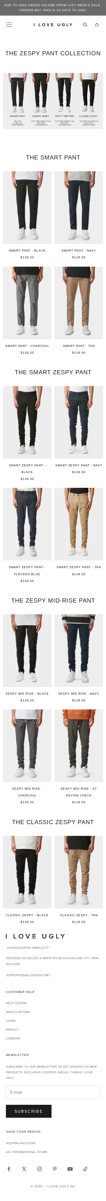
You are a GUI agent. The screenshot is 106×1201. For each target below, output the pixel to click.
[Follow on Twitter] (24, 1169)
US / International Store (26, 1152)
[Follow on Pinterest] (55, 1169)
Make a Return (18, 1012)
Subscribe (28, 1111)
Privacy (12, 1029)
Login (10, 1020)
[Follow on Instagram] (39, 1169)
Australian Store (21, 1143)
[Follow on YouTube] (70, 1169)
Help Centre (16, 1003)
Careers (13, 1038)
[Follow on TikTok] (85, 1169)
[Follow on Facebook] (9, 1169)
